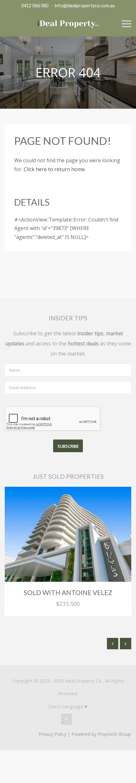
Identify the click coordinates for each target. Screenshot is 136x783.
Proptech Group (114, 734)
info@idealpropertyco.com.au (85, 5)
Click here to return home (54, 169)
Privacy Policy (52, 734)
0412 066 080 (34, 5)
